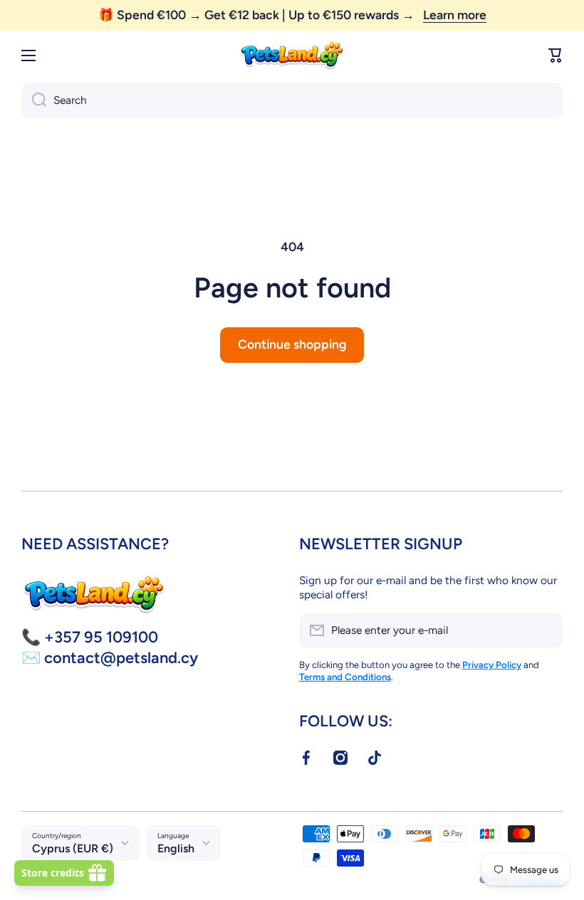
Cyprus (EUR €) (72, 848)
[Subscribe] (545, 630)
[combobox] (292, 100)
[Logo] (292, 56)
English (175, 848)
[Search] (33, 100)
